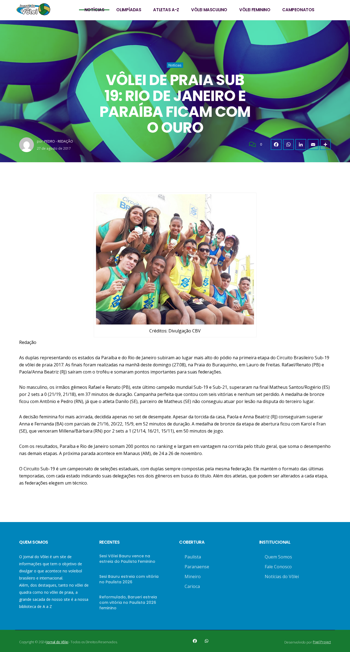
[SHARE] (325, 144)
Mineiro (193, 576)
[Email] (313, 144)
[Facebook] (276, 144)
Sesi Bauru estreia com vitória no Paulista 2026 (129, 579)
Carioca (192, 586)
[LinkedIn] (300, 144)
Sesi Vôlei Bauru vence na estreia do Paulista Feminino (127, 558)
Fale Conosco (278, 567)
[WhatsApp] (288, 144)
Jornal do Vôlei (57, 642)
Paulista (193, 557)
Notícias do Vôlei (282, 576)
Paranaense (197, 567)
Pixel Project (322, 642)
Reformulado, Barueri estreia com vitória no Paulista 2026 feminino (128, 602)
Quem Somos (278, 557)
